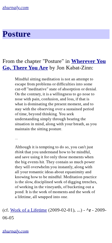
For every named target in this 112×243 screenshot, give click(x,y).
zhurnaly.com (15, 7)
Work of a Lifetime (28, 209)
